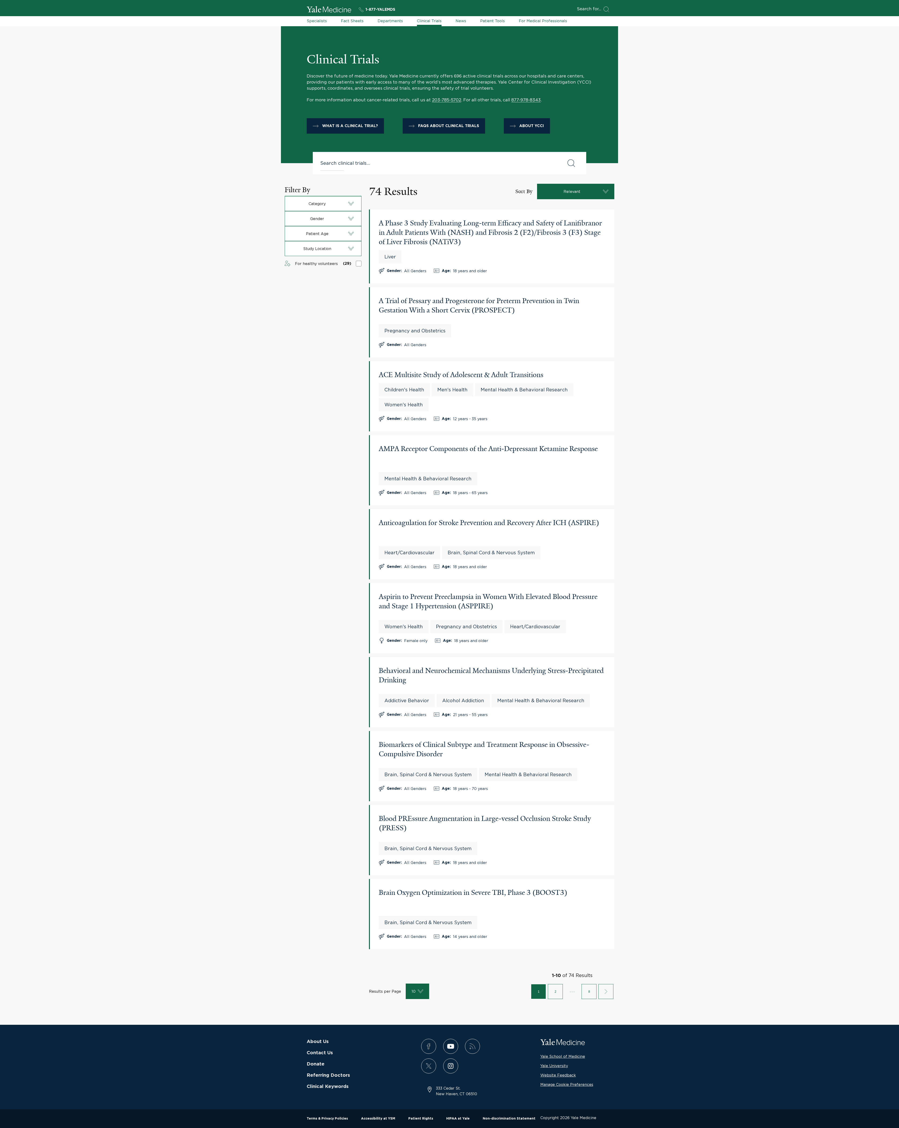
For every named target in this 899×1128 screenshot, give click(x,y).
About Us (318, 1041)
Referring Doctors (328, 1075)
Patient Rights (420, 1118)
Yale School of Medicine (562, 1056)
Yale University (554, 1066)
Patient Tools (492, 21)
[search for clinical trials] (571, 163)
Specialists (317, 21)
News (461, 21)
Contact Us (320, 1053)
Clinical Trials (429, 21)
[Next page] (605, 991)
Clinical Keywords (328, 1086)
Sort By (523, 191)
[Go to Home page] (329, 10)
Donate (315, 1064)
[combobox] (439, 163)
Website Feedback (558, 1075)
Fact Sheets (352, 21)
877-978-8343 (526, 100)
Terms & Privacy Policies (327, 1118)
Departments (390, 21)
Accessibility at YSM (378, 1118)
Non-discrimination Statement (509, 1118)
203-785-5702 (446, 100)
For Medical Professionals (543, 21)
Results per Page (385, 991)
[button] (323, 203)
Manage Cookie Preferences (566, 1084)
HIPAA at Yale (458, 1118)
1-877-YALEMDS (380, 9)
